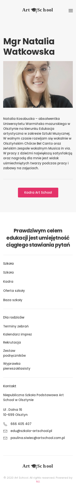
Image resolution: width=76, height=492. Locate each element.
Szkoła (8, 272)
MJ (38, 481)
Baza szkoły (12, 300)
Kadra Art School (38, 192)
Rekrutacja (12, 342)
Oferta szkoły (14, 290)
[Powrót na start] (38, 10)
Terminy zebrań (16, 326)
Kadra (8, 281)
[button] (71, 10)
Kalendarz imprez (17, 334)
